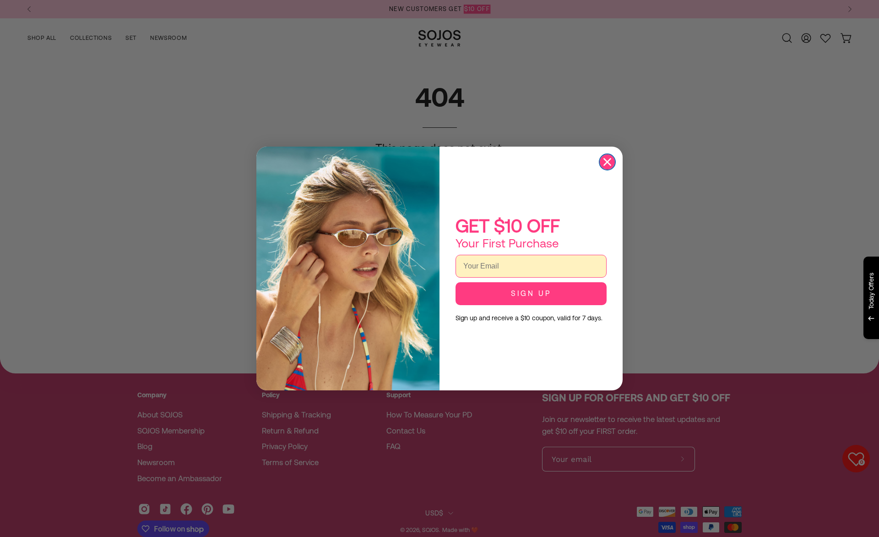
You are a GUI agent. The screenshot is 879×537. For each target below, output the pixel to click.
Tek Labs (790, 350)
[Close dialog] (607, 162)
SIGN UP (531, 293)
